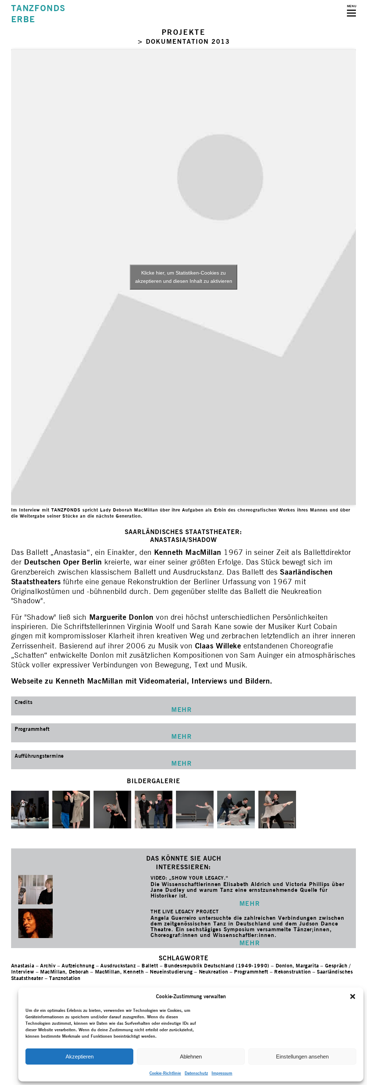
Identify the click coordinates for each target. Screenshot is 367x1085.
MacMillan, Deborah (64, 972)
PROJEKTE (184, 32)
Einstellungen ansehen (302, 1056)
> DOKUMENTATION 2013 (183, 41)
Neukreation (213, 972)
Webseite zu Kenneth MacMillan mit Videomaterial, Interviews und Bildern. (141, 680)
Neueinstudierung (171, 972)
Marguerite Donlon (121, 617)
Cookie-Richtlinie (165, 1073)
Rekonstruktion (292, 972)
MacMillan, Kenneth (119, 972)
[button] (352, 996)
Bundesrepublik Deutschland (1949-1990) (217, 965)
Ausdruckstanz (117, 965)
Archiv (48, 965)
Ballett (150, 965)
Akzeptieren (80, 1056)
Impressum (221, 1073)
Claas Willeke (219, 645)
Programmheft (251, 972)
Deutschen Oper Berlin (63, 561)
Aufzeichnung (78, 965)
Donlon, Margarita (297, 965)
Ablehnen (191, 1056)
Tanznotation (64, 978)
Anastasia (22, 965)
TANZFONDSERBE (38, 13)
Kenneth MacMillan (189, 552)
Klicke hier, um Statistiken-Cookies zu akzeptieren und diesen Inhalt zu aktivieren (183, 277)
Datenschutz (196, 1073)
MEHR (249, 903)
